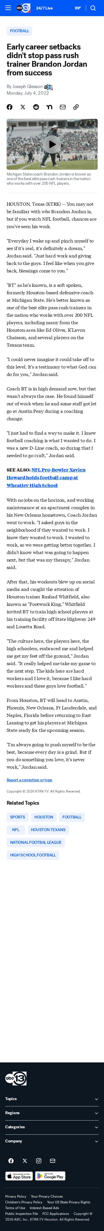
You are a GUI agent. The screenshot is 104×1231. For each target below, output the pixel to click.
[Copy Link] (76, 107)
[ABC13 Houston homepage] (23, 8)
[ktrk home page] (16, 1078)
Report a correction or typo (29, 780)
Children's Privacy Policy (23, 1202)
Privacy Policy (15, 1196)
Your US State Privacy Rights (68, 1202)
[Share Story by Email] (63, 107)
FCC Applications (55, 1213)
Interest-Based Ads (44, 1208)
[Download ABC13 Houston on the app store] (19, 1176)
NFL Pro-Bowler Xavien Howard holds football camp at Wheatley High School (46, 477)
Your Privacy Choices (47, 1196)
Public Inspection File (21, 1213)
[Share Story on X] (23, 107)
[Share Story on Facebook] (9, 107)
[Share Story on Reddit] (36, 107)
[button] (8, 8)
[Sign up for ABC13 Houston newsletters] (52, 1161)
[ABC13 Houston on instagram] (38, 1161)
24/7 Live (44, 8)
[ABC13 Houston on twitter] (25, 1161)
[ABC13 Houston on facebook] (11, 1161)
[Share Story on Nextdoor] (49, 107)
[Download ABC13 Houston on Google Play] (50, 1176)
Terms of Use (15, 1208)
